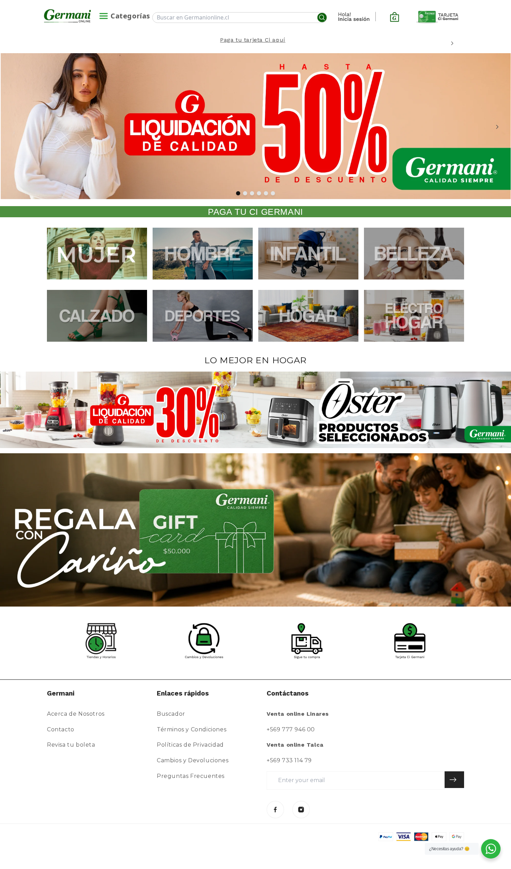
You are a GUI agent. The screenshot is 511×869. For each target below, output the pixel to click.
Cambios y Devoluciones (192, 760)
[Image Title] (275, 809)
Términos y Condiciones (191, 729)
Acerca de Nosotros (76, 713)
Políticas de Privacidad (190, 744)
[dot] (238, 193)
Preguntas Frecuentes (191, 776)
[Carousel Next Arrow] (452, 43)
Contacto (60, 729)
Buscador (171, 713)
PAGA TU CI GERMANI (255, 212)
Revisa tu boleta (71, 744)
